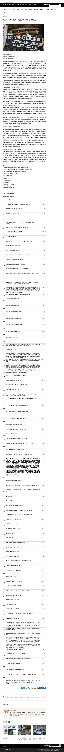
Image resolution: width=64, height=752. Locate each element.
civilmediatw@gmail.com (57, 750)
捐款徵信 (26, 4)
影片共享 (13, 4)
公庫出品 (5, 746)
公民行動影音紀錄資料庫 (6, 749)
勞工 (18, 9)
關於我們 (4, 4)
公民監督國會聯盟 (8, 692)
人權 (14, 9)
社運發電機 (36, 9)
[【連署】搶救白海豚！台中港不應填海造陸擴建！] (9, 729)
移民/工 (30, 9)
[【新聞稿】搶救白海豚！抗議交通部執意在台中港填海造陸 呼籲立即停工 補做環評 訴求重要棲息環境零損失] (24, 729)
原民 (22, 9)
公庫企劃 (47, 9)
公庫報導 (5, 9)
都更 (26, 9)
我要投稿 (30, 4)
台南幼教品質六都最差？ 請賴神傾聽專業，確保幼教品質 (36, 697)
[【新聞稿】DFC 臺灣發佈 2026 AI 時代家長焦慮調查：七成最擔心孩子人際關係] (39, 729)
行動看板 (35, 4)
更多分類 (5, 12)
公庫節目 (42, 9)
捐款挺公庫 (22, 4)
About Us (9, 4)
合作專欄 (52, 9)
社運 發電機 (13, 710)
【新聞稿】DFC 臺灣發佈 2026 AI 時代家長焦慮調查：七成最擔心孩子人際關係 (39, 738)
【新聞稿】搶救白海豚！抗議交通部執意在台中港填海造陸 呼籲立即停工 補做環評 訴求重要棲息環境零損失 (24, 738)
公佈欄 (17, 4)
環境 (10, 9)
